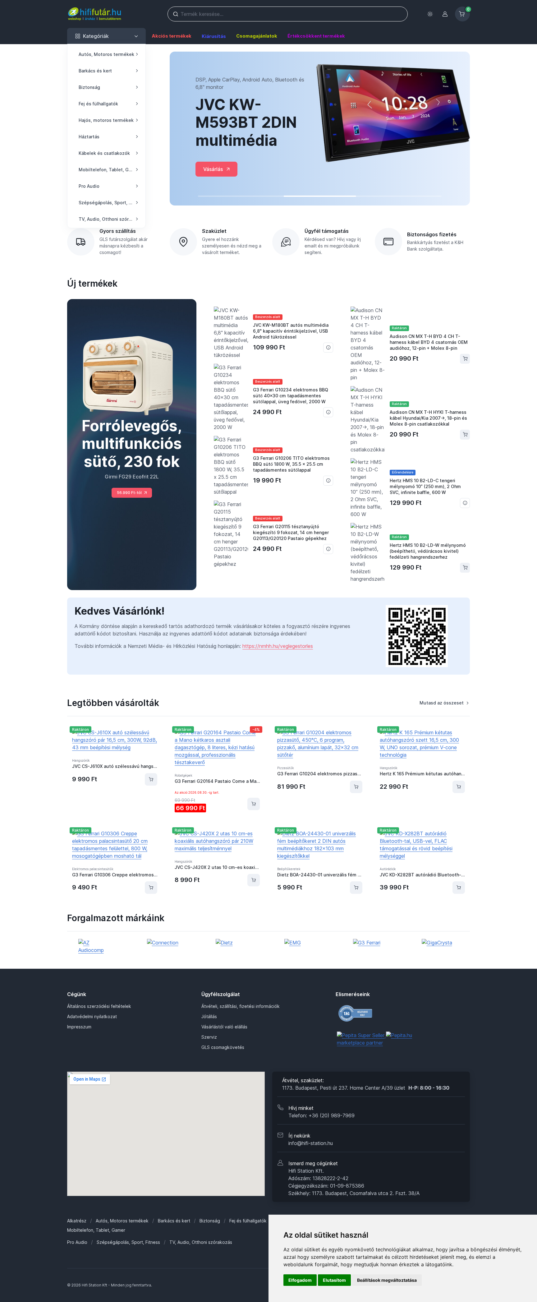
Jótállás (209, 1016)
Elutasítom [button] (334, 1280)
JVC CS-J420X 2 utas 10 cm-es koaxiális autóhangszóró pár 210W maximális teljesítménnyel (217, 867)
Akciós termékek (171, 36)
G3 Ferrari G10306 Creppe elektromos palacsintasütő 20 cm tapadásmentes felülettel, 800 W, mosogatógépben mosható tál (114, 874)
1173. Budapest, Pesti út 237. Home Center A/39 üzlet (365, 1088)
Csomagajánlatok (256, 36)
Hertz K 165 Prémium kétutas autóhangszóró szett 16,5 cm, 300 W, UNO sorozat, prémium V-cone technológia (422, 773)
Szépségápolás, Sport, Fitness (128, 1242)
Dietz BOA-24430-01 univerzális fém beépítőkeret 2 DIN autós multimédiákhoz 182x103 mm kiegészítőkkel (319, 874)
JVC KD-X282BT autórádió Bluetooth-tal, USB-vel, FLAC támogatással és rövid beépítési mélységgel (422, 874)
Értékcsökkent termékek (316, 36)
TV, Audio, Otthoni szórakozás (200, 1242)
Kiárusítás (214, 36)
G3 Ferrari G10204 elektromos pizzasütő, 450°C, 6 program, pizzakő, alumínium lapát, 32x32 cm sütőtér (319, 773)
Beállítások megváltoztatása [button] (387, 1280)
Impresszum (79, 1026)
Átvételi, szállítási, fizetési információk (240, 1006)
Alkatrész (76, 1220)
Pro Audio (77, 1242)
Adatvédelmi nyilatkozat (92, 1016)
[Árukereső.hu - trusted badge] (376, 1013)
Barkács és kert (174, 1220)
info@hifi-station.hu (310, 1143)
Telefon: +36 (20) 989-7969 (321, 1115)
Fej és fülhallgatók (248, 1220)
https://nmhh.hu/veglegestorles (277, 646)
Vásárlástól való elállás (224, 1026)
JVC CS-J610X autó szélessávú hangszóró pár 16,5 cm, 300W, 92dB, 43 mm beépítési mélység (114, 766)
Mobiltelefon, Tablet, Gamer (96, 1230)
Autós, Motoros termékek (122, 1220)
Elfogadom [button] (300, 1280)
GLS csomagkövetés (222, 1047)
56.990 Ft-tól (129, 492)
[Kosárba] (151, 779)
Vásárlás (213, 169)
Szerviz (209, 1037)
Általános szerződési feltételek (99, 1006)
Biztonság (210, 1220)
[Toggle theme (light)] (430, 14)
